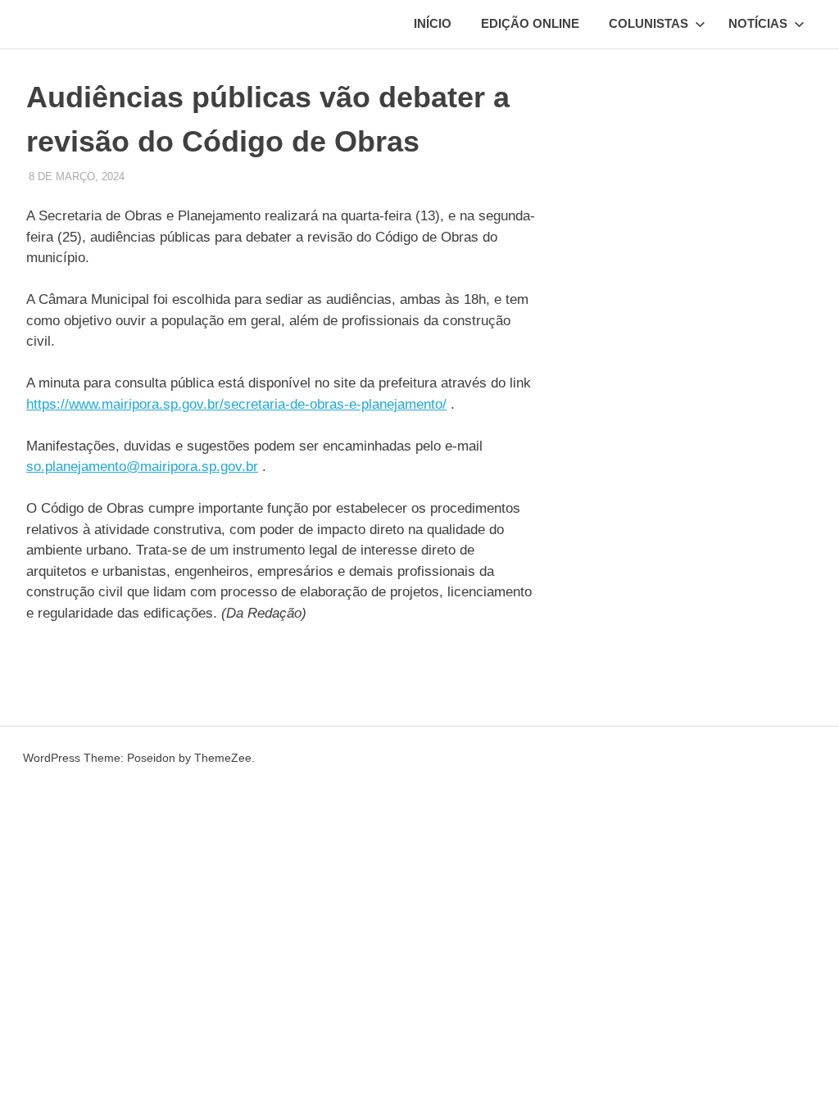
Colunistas (648, 23)
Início (432, 23)
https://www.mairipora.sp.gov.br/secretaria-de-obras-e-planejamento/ (236, 404)
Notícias (757, 23)
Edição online (530, 23)
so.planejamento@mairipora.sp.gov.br (142, 466)
